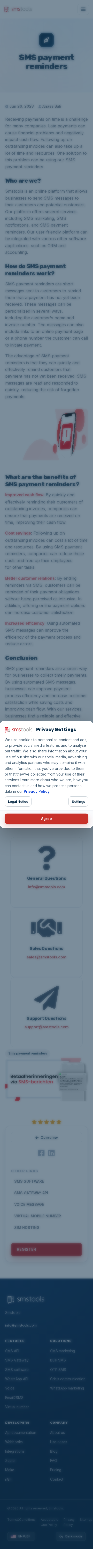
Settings (78, 802)
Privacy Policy (37, 791)
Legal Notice (18, 802)
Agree (46, 818)
